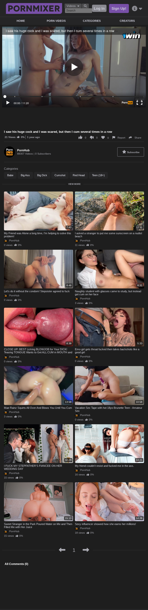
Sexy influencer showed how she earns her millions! (105, 524)
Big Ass (25, 175)
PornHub (23, 150)
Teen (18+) (98, 175)
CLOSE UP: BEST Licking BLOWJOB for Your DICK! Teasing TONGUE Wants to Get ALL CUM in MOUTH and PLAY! (38, 352)
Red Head (79, 175)
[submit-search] (85, 6)
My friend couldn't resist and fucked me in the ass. (104, 465)
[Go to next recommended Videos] (86, 550)
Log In (99, 8)
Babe (10, 175)
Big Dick (42, 175)
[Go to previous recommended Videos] (62, 550)
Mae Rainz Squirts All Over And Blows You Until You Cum (38, 407)
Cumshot (60, 175)
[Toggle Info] (137, 8)
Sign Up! (119, 8)
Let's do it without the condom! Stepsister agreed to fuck (37, 291)
